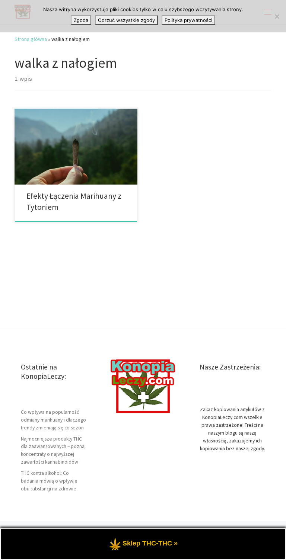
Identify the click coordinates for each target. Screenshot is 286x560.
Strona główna (31, 39)
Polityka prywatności (188, 20)
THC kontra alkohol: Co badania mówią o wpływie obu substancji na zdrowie (49, 481)
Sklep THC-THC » (150, 543)
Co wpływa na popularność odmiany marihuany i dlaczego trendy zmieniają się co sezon (53, 420)
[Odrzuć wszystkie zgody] (276, 16)
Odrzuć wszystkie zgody (126, 20)
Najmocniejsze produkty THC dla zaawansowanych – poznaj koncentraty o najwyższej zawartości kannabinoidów (53, 450)
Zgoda (81, 20)
